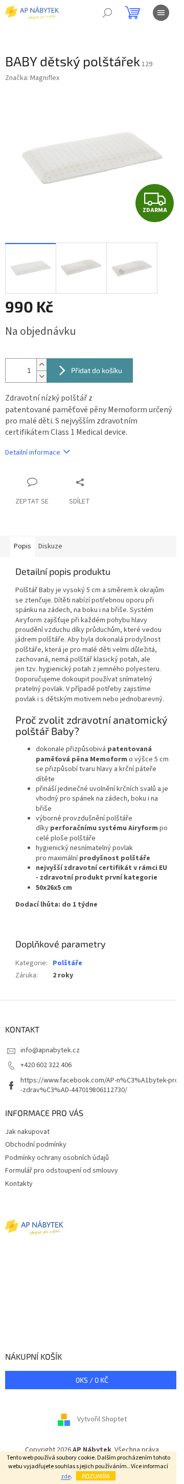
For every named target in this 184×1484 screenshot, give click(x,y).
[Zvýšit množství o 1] (41, 364)
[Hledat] (107, 13)
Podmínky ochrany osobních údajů (57, 1158)
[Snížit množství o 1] (41, 376)
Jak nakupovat (27, 1132)
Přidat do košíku (96, 370)
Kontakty (19, 1184)
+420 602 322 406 (46, 1065)
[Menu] (161, 13)
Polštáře (67, 963)
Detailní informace (32, 452)
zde (66, 1476)
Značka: (32, 78)
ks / (92, 1379)
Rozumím (96, 1475)
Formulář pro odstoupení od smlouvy (61, 1170)
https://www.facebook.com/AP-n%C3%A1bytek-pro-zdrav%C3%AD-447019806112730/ (99, 1085)
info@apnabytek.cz (50, 1050)
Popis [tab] (22, 546)
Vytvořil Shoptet (102, 1419)
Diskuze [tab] (50, 546)
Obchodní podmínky (35, 1145)
